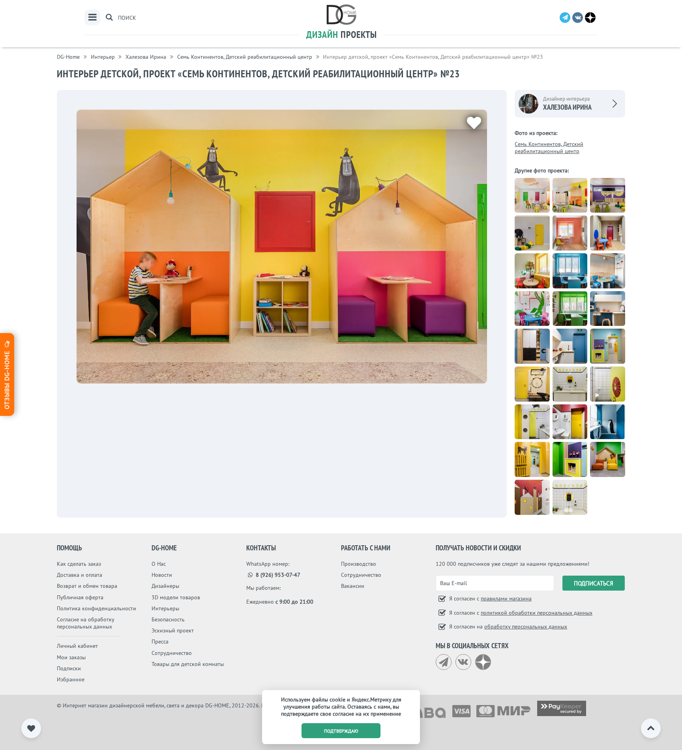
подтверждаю (341, 731)
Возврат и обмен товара (87, 585)
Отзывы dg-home (7, 378)
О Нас (159, 563)
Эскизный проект (173, 630)
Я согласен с (490, 598)
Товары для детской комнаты (188, 664)
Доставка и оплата (79, 574)
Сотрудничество (172, 652)
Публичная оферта (80, 597)
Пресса (160, 641)
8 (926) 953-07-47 (277, 574)
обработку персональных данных (525, 626)
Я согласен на (507, 626)
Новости (162, 574)
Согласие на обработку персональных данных (85, 623)
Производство (358, 563)
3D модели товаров (176, 597)
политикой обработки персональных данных (536, 612)
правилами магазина (506, 598)
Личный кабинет (77, 645)
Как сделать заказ (79, 563)
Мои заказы (71, 657)
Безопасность (168, 619)
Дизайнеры (165, 585)
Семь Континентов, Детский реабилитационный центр (549, 147)
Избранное (70, 679)
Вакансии (352, 585)
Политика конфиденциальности (96, 608)
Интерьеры (165, 608)
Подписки (69, 668)
